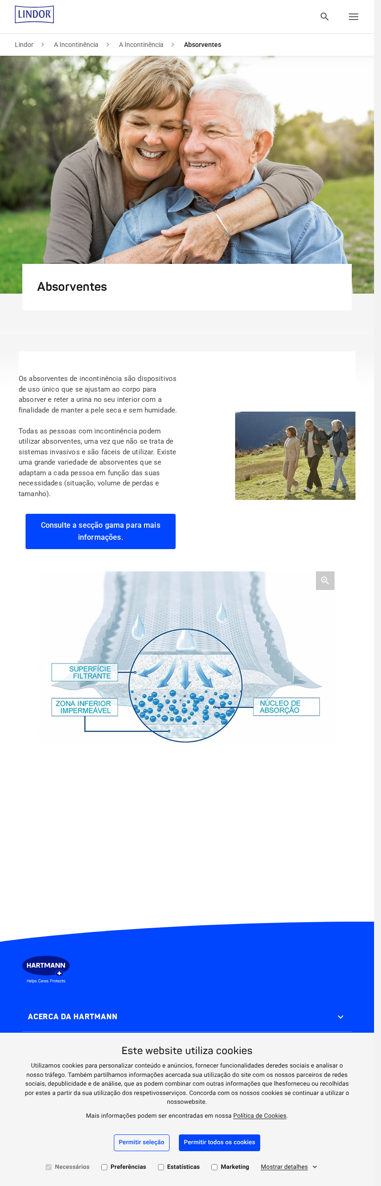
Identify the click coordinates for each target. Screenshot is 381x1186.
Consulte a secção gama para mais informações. (100, 531)
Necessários (72, 1167)
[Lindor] (34, 16)
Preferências (128, 1167)
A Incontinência (76, 44)
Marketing (235, 1167)
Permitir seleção (141, 1142)
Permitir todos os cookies (220, 1142)
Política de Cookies (259, 1116)
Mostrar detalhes (284, 1167)
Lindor (24, 44)
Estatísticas (183, 1167)
